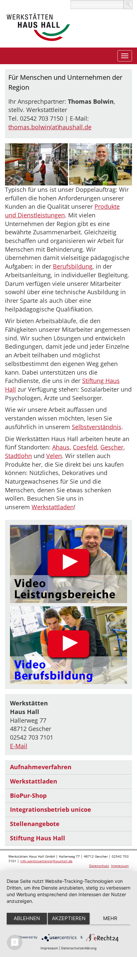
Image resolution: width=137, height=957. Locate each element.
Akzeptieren (68, 918)
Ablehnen (27, 918)
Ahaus (60, 447)
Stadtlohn (18, 456)
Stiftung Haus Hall (37, 838)
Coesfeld (85, 447)
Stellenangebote (35, 824)
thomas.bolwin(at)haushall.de (49, 127)
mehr (110, 918)
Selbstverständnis (96, 427)
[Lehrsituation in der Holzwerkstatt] (68, 645)
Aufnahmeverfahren (40, 767)
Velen (54, 456)
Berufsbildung (72, 266)
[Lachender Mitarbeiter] (68, 564)
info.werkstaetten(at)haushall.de (46, 861)
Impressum (120, 865)
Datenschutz (99, 865)
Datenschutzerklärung (78, 948)
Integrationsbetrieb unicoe (50, 809)
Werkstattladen (53, 507)
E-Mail (18, 746)
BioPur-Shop (28, 795)
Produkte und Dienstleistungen (62, 210)
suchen (128, 4)
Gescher (111, 447)
